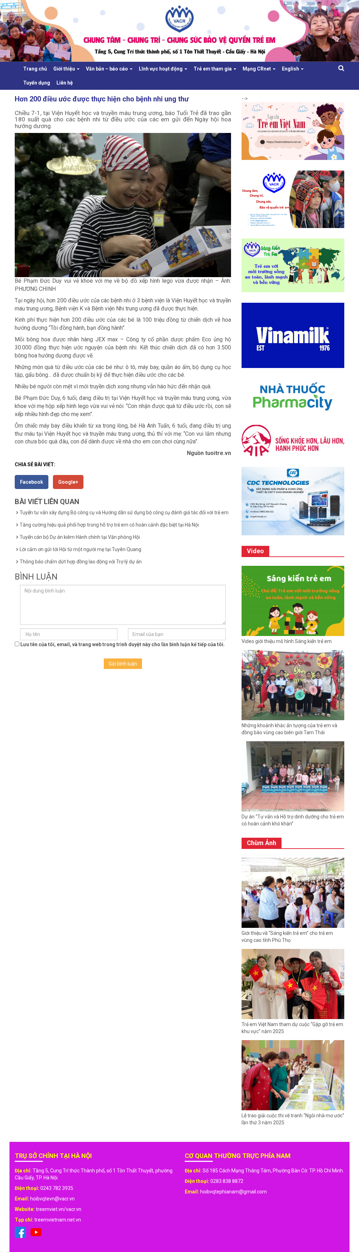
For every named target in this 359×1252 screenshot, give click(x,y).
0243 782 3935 (56, 1188)
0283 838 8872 (226, 1181)
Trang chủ (35, 69)
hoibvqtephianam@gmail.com (233, 1191)
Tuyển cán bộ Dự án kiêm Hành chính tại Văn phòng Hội (80, 537)
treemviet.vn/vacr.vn (58, 1209)
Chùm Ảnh (261, 842)
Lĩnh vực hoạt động (161, 69)
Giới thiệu (64, 69)
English (291, 69)
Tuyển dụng (36, 83)
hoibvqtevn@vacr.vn (52, 1198)
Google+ (68, 482)
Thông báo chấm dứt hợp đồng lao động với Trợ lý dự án (81, 561)
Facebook (31, 482)
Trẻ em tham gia (213, 69)
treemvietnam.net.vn (57, 1220)
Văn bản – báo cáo (107, 69)
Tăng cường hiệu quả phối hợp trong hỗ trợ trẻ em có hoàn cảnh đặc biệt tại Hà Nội (109, 525)
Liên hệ (64, 83)
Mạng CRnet (257, 69)
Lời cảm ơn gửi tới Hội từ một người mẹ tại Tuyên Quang (80, 549)
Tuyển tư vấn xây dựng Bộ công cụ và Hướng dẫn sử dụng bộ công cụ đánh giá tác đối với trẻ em (124, 512)
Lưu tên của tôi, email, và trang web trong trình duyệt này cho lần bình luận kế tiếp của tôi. (122, 644)
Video (255, 551)
